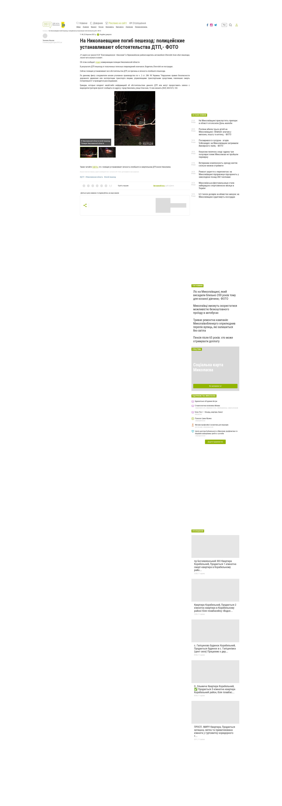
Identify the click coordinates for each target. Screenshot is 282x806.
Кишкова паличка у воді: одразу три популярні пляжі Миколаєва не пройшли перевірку (218, 154)
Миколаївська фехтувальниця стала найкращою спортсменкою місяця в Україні (216, 186)
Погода (101, 27)
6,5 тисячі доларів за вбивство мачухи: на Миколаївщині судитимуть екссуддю (219, 195)
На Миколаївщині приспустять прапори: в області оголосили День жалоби (218, 122)
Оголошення (139, 23)
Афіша (78, 27)
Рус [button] (224, 25)
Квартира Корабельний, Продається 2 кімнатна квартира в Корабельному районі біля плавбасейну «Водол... (215, 607)
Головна (45, 31)
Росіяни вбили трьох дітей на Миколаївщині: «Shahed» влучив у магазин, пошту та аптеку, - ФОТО (215, 132)
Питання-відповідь (141, 27)
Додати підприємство (215, 442)
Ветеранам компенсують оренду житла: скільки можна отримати (218, 164)
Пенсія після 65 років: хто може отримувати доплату (213, 339)
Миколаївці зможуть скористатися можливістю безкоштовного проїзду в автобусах (215, 309)
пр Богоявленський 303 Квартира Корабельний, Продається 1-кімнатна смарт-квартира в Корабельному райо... (215, 566)
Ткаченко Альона (48, 40)
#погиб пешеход (110, 177)
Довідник (98, 23)
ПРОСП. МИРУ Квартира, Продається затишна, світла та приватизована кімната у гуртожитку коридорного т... (214, 731)
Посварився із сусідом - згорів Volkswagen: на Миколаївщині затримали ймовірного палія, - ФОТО (218, 143)
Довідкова (129, 27)
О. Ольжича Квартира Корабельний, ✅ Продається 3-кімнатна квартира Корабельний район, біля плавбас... (214, 689)
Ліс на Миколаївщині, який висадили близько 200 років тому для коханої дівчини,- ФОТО (214, 295)
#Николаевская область (94, 177)
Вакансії (93, 27)
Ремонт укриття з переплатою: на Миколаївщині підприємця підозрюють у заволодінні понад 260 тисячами (219, 174)
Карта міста (119, 27)
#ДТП (82, 177)
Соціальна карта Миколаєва (208, 367)
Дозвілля (86, 27)
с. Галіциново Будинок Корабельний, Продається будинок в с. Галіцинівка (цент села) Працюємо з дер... (215, 648)
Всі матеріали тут (215, 386)
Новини (83, 23)
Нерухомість (110, 27)
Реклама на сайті (118, 23)
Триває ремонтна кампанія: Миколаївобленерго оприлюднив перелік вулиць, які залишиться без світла (214, 325)
